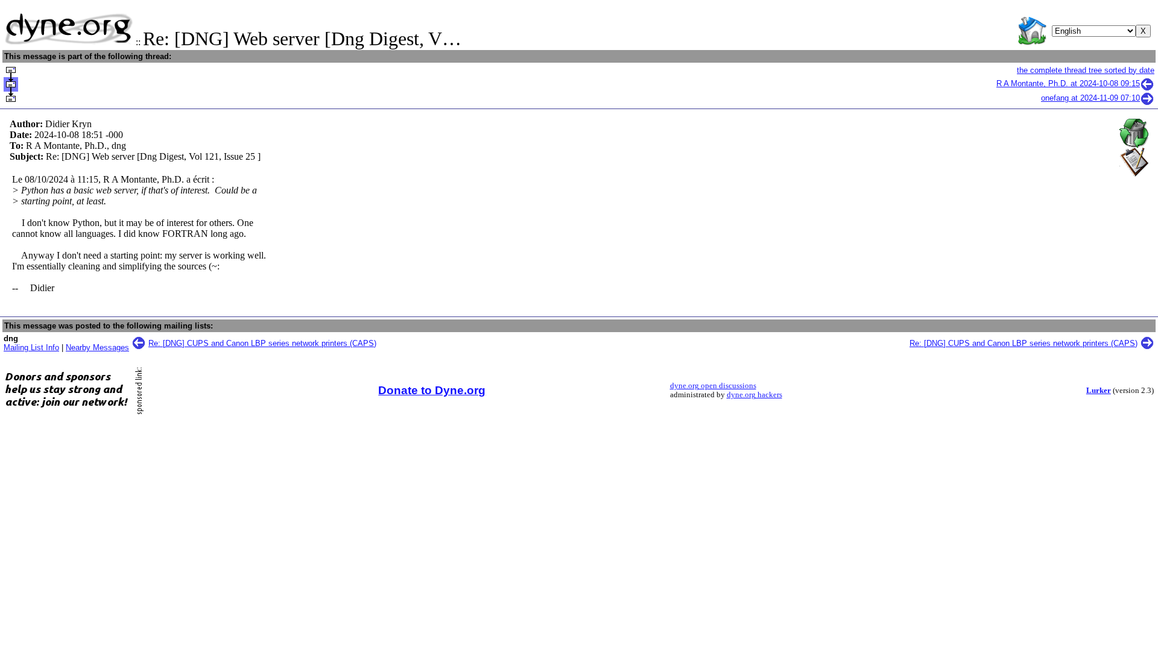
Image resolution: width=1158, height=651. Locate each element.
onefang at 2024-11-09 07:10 (1090, 97)
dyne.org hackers (754, 395)
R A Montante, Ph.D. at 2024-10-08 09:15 (1068, 83)
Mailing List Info (31, 347)
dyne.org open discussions (713, 386)
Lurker (1098, 390)
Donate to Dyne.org (432, 390)
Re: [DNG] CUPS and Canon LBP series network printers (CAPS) (262, 343)
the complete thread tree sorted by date (1085, 70)
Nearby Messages (97, 347)
